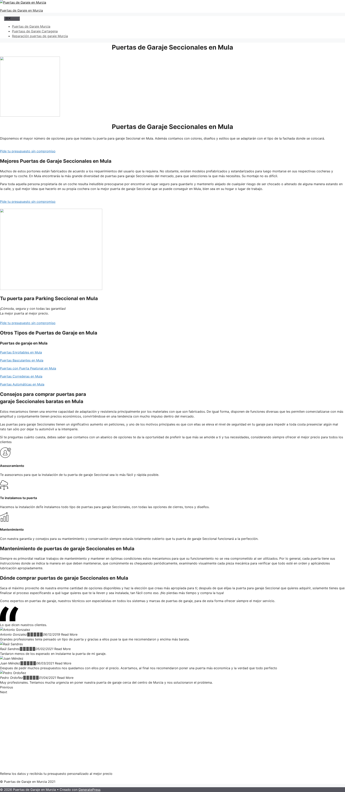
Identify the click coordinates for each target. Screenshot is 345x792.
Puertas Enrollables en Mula (21, 352)
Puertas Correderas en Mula (21, 376)
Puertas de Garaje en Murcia (21, 10)
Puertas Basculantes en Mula (21, 360)
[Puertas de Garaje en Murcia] (23, 2)
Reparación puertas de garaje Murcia (40, 36)
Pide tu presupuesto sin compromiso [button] (28, 151)
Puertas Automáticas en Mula (22, 384)
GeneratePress (89, 790)
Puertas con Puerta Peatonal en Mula (28, 368)
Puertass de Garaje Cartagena (35, 31)
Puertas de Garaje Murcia (31, 26)
